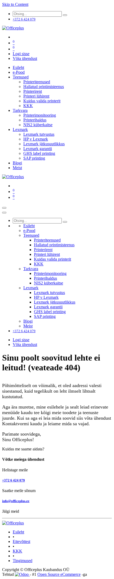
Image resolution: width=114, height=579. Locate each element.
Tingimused (22, 560)
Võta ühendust (25, 58)
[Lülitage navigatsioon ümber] (4, 208)
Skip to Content (15, 4)
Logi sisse (21, 53)
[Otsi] (65, 15)
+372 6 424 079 (13, 480)
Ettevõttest (21, 541)
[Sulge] (4, 212)
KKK (17, 551)
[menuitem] (18, 67)
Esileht (18, 532)
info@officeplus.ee (15, 501)
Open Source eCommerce (59, 574)
